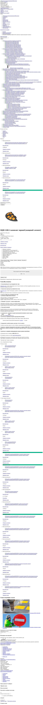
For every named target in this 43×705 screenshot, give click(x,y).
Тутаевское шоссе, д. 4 (9, 315)
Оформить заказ (3, 701)
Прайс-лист (5, 656)
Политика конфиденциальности (9, 654)
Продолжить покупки (11, 701)
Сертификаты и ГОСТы (7, 648)
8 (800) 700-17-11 (3, 8)
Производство (5, 20)
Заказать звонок (10, 8)
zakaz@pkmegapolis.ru (4, 7)
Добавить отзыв (3, 277)
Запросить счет (3, 285)
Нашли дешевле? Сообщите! (5, 247)
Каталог (4, 17)
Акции (4, 22)
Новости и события (6, 21)
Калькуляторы (5, 19)
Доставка (19, 260)
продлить (27, 271)
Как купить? (24, 260)
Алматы (21, 320)
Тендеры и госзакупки (7, 649)
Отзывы (11, 260)
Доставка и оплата (6, 23)
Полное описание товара (5, 260)
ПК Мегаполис (8, 641)
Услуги (4, 18)
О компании (5, 16)
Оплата (15, 260)
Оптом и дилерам (6, 650)
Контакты (4, 24)
